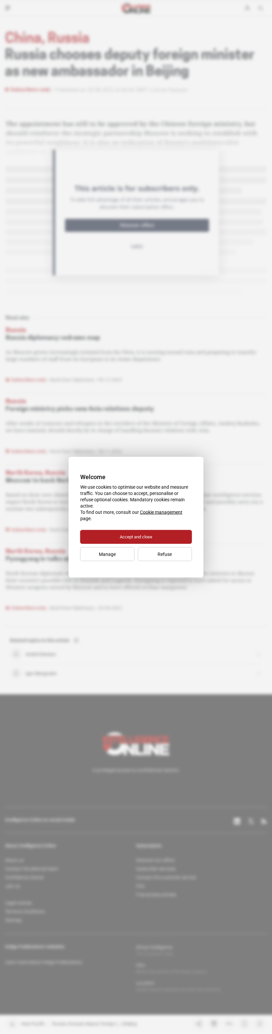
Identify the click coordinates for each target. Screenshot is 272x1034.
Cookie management (161, 512)
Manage (107, 554)
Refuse (165, 554)
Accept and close (136, 536)
